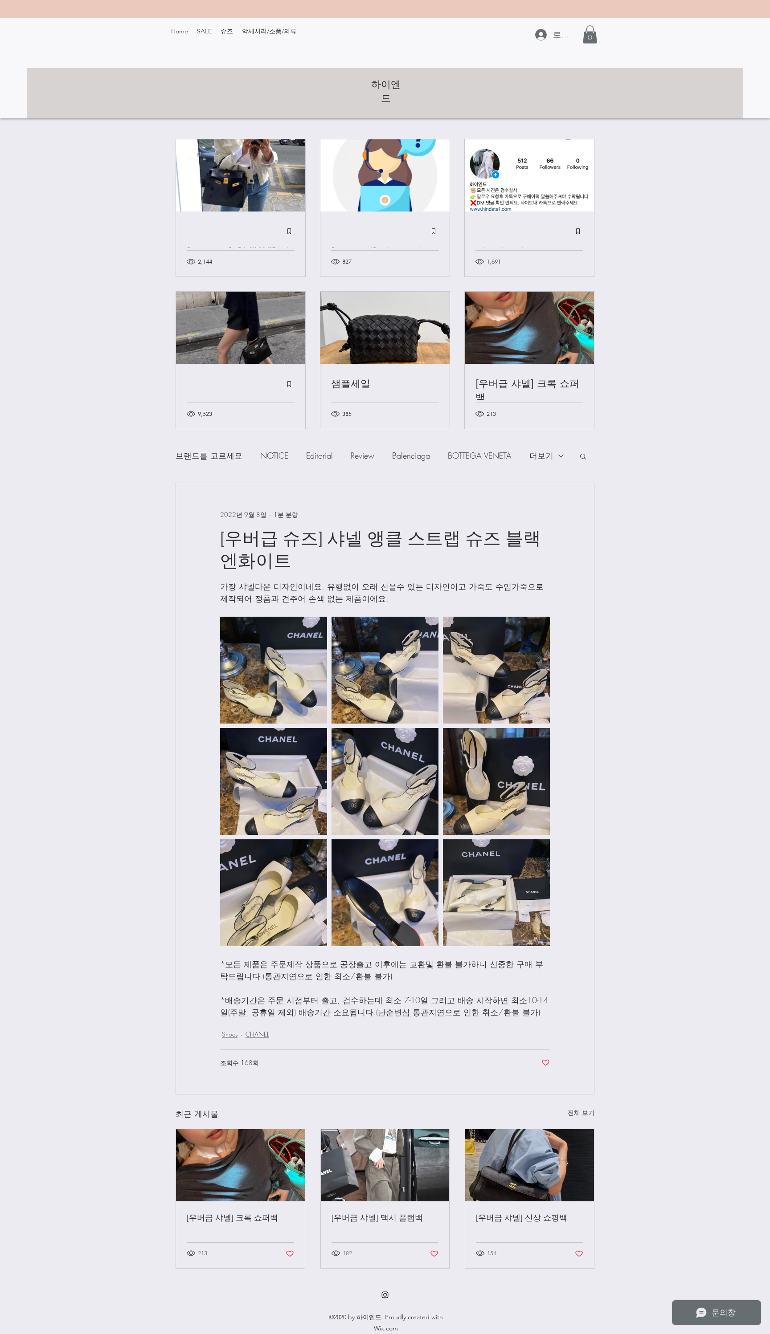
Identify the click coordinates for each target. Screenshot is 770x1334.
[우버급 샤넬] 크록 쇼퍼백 (232, 1218)
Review (362, 455)
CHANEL (257, 1034)
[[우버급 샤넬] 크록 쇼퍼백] (240, 1165)
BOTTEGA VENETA (480, 455)
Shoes (230, 1034)
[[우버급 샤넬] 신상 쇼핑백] (529, 1165)
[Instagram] (385, 1294)
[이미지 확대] (273, 670)
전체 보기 (581, 1112)
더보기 (541, 455)
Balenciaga (411, 455)
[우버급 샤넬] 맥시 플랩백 (377, 1218)
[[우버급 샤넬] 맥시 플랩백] (385, 1165)
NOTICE (274, 455)
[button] (590, 34)
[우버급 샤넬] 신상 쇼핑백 (521, 1218)
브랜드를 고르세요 (209, 455)
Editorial (319, 455)
